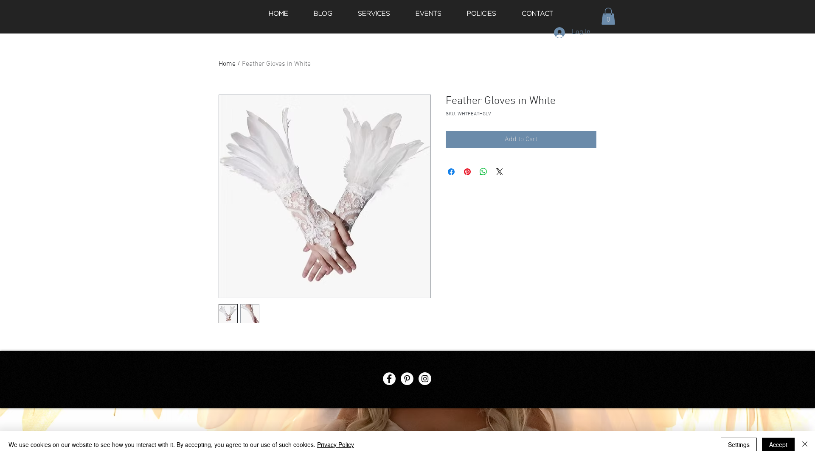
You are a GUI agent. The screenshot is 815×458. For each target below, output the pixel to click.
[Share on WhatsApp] (483, 172)
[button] (608, 16)
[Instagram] (425, 378)
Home (227, 64)
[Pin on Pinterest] (467, 172)
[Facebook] (389, 378)
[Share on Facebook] (451, 172)
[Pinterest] (407, 378)
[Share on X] (500, 172)
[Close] (805, 444)
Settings (739, 444)
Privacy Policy (335, 444)
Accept (778, 444)
